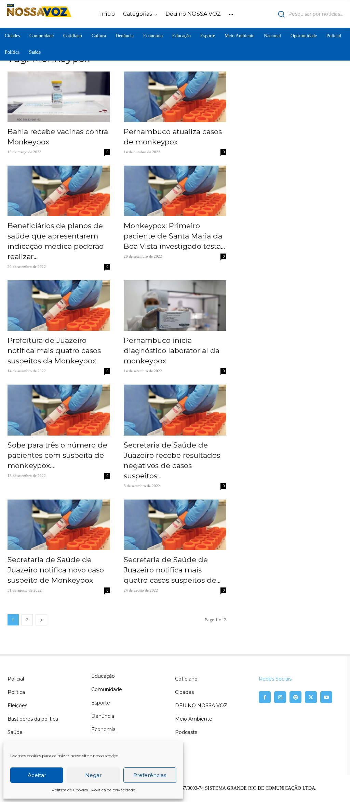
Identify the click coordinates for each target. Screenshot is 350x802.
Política (16, 692)
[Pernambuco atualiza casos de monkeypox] (175, 97)
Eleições (17, 705)
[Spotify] (295, 697)
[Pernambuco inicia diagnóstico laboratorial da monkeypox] (175, 305)
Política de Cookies (70, 789)
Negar (93, 775)
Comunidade (106, 689)
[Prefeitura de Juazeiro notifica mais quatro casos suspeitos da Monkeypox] (59, 305)
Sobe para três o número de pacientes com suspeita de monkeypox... (57, 455)
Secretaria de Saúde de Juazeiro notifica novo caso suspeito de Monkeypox (56, 569)
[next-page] (41, 619)
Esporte (100, 703)
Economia (103, 729)
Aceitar (37, 775)
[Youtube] (326, 697)
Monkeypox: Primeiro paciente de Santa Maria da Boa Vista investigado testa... (174, 235)
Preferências (149, 775)
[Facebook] (265, 697)
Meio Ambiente (193, 719)
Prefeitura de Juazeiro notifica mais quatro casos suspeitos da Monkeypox (54, 350)
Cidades (184, 692)
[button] (302, 14)
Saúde (15, 732)
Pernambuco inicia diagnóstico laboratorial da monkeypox (171, 350)
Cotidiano (186, 679)
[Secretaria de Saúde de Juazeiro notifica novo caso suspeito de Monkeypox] (59, 525)
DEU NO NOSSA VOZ (201, 705)
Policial (16, 679)
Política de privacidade (113, 789)
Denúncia (102, 716)
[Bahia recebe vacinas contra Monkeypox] (59, 97)
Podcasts (186, 732)
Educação (103, 676)
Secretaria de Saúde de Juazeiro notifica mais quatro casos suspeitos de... (172, 569)
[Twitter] (311, 697)
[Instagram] (280, 697)
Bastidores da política (33, 719)
